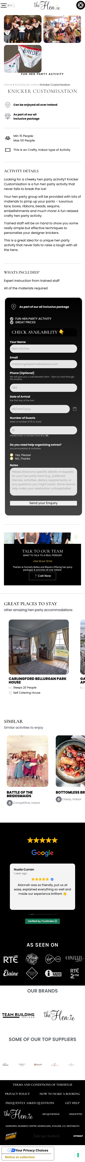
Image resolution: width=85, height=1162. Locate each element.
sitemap (78, 1136)
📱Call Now (42, 576)
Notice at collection (20, 1157)
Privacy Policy (17, 1094)
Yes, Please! (23, 455)
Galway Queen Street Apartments (30, 680)
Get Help (72, 1103)
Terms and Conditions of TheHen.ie (42, 1085)
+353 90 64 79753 (42, 561)
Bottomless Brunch (26, 792)
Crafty (33, 85)
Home (8, 85)
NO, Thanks (22, 458)
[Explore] (3, 5)
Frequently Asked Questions (30, 1103)
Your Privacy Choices (31, 1150)
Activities (21, 85)
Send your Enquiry (43, 503)
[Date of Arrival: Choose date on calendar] (74, 409)
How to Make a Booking (60, 1094)
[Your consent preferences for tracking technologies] (78, 1155)
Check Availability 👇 (38, 332)
